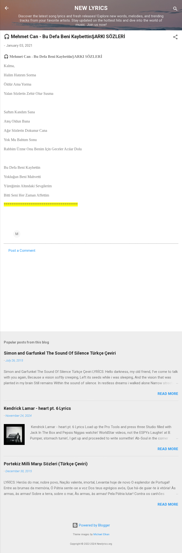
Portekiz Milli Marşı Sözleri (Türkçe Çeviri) (46, 463)
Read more (168, 394)
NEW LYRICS (91, 8)
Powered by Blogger (94, 525)
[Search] (175, 9)
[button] (175, 37)
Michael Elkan (101, 534)
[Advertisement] (91, 290)
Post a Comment (22, 250)
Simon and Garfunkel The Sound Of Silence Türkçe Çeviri (60, 353)
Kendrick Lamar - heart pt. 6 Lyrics (37, 408)
